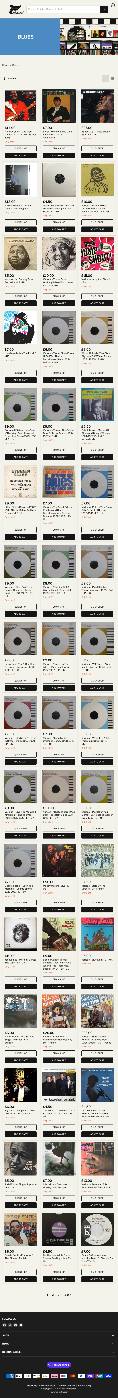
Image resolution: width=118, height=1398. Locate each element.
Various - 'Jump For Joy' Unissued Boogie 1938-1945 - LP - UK (58, 741)
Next (66, 1295)
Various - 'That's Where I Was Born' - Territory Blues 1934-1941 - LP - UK (59, 815)
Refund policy (84, 1385)
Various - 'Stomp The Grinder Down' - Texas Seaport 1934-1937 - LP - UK (59, 433)
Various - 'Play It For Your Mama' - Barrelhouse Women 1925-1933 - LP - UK (97, 815)
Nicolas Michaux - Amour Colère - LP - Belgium (18, 207)
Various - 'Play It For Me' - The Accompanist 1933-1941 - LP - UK (97, 590)
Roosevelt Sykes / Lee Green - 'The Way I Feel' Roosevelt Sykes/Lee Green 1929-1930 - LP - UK (20, 435)
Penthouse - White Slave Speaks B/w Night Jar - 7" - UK (57, 1258)
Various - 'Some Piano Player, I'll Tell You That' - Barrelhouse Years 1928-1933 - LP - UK (59, 358)
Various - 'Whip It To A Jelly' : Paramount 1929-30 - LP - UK (96, 741)
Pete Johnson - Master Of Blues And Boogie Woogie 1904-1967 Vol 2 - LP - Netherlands (95, 435)
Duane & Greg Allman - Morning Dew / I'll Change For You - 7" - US (97, 1258)
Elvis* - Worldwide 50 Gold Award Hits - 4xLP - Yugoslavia (57, 134)
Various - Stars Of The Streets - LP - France (93, 887)
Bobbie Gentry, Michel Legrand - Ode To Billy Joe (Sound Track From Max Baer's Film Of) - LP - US (57, 964)
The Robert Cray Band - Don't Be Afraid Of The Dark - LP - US (59, 1113)
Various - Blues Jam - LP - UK (97, 959)
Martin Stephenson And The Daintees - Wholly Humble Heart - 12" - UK (58, 208)
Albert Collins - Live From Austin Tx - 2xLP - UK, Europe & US (21, 134)
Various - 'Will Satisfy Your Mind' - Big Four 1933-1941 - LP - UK (96, 667)
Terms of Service (67, 1385)
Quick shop (20, 148)
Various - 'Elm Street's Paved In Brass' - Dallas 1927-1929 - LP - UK (20, 741)
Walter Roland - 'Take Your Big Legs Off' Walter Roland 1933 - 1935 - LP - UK (96, 356)
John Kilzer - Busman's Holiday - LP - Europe (55, 1186)
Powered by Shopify (59, 1392)
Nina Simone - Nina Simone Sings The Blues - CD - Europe (19, 1039)
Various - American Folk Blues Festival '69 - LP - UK (96, 1186)
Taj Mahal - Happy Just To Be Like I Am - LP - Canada (20, 1112)
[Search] (104, 9)
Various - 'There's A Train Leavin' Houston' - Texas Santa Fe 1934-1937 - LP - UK (19, 592)
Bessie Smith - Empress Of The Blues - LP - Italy (19, 1257)
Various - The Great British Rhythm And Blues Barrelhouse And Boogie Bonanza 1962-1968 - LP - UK (57, 513)
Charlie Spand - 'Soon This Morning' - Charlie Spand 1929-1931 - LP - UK (19, 888)
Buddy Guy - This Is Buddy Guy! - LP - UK (95, 133)
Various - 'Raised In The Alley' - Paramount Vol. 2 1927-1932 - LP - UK (56, 667)
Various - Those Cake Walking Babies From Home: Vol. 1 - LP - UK (58, 282)
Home (5, 65)
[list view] (112, 78)
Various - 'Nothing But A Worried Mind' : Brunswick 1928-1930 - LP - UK (57, 590)
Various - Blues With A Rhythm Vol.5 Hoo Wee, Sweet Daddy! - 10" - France (96, 1039)
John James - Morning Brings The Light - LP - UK (20, 961)
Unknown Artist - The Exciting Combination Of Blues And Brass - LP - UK (95, 1113)
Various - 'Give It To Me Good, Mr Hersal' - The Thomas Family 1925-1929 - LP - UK (20, 815)
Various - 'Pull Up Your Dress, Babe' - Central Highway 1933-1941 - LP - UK (97, 510)
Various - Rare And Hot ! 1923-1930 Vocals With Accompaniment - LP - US (95, 208)
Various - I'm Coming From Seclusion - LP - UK (19, 281)
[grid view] (105, 78)
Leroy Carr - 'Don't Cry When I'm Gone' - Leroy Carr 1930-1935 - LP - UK (20, 667)
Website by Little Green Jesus (41, 1385)
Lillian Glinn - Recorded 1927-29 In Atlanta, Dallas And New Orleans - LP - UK (21, 510)
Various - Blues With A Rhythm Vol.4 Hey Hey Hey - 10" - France (58, 1039)
